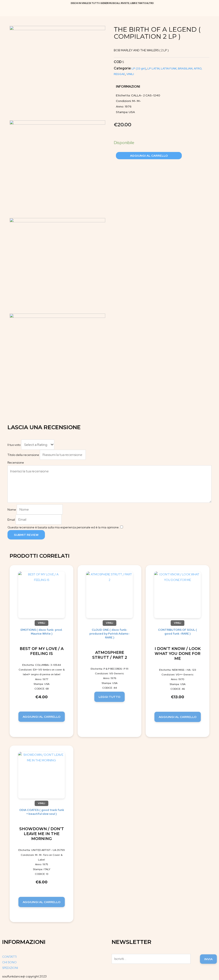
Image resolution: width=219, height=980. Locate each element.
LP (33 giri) (139, 68)
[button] (211, 10)
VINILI (130, 74)
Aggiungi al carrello (149, 156)
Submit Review (26, 535)
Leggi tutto (109, 697)
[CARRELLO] (108, 10)
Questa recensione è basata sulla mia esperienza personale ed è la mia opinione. (63, 527)
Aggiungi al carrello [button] (42, 717)
